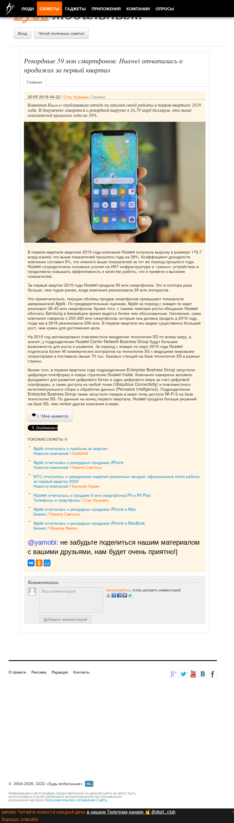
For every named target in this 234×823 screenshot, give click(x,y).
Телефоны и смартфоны (56, 500)
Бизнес (99, 97)
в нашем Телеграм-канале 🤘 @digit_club (131, 812)
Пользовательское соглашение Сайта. (76, 799)
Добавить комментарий (65, 619)
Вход (22, 33)
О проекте (17, 672)
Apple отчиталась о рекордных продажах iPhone (78, 462)
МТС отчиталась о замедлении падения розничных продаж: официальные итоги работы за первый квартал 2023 (116, 478)
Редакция (60, 672)
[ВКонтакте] (31, 563)
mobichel (80, 453)
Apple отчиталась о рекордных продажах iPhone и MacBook (89, 523)
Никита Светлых (87, 467)
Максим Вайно (63, 528)
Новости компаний (50, 453)
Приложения (106, 8)
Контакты (81, 672)
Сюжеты (49, 8)
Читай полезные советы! (61, 33)
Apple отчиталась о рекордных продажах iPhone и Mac (84, 509)
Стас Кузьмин (76, 97)
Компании (138, 8)
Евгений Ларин (86, 486)
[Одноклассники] (39, 563)
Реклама (38, 672)
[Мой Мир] (47, 563)
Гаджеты (75, 8)
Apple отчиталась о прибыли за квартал (70, 448)
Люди (27, 8)
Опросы (165, 8)
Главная (34, 82)
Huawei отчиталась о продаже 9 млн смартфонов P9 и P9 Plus (91, 495)
